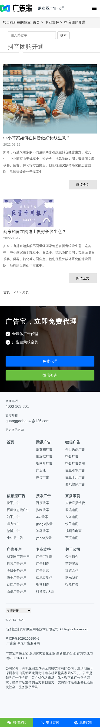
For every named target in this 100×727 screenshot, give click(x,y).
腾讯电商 (71, 510)
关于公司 (72, 549)
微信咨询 (50, 375)
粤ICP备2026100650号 (22, 638)
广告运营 (42, 570)
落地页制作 (44, 577)
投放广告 (71, 584)
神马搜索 (42, 531)
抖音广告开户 (16, 563)
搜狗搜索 (42, 510)
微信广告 (42, 477)
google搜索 (44, 524)
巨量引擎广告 (75, 470)
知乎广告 (13, 517)
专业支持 (52, 22)
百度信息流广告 (18, 510)
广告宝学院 (44, 556)
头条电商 (71, 517)
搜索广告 (43, 496)
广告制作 (42, 563)
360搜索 (42, 517)
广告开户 (14, 549)
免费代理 (50, 361)
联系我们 (71, 577)
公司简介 (71, 556)
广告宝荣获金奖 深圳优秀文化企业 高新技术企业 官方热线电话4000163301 (49, 656)
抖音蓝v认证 (45, 591)
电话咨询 (52, 722)
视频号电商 (73, 531)
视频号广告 (44, 463)
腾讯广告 (43, 442)
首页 (36, 22)
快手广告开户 (16, 577)
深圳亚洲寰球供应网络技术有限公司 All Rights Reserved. (48, 629)
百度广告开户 (16, 584)
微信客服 (19, 722)
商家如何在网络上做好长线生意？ (34, 231)
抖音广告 (71, 456)
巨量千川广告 (75, 477)
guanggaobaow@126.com (27, 421)
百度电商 (71, 538)
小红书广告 (15, 538)
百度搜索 (42, 503)
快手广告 (13, 503)
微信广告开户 (16, 591)
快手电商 (71, 524)
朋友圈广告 (44, 449)
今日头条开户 (16, 570)
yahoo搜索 (44, 538)
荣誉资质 (71, 563)
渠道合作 (71, 570)
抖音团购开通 (74, 22)
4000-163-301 (17, 406)
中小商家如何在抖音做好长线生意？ (36, 138)
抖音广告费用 (75, 463)
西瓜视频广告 (75, 484)
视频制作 (42, 584)
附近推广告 (44, 456)
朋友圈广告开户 (18, 556)
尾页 (25, 292)
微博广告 (13, 531)
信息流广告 (16, 496)
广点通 (41, 470)
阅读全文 (82, 184)
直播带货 (72, 496)
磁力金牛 (13, 524)
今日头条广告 (75, 449)
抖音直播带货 (75, 503)
